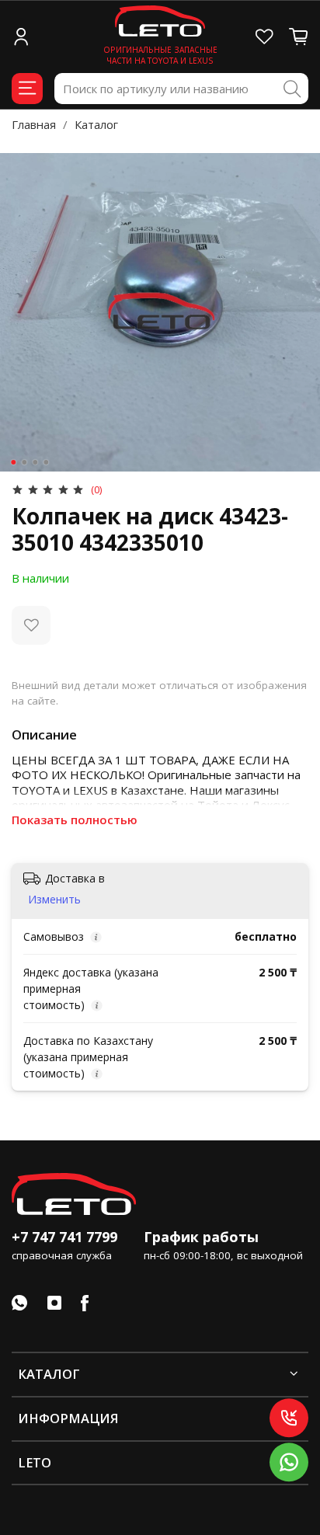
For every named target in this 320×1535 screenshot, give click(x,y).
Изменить (54, 900)
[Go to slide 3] (35, 462)
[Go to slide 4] (45, 462)
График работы (201, 1236)
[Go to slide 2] (24, 462)
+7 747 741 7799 (64, 1236)
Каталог (96, 124)
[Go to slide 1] (13, 462)
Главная (34, 124)
